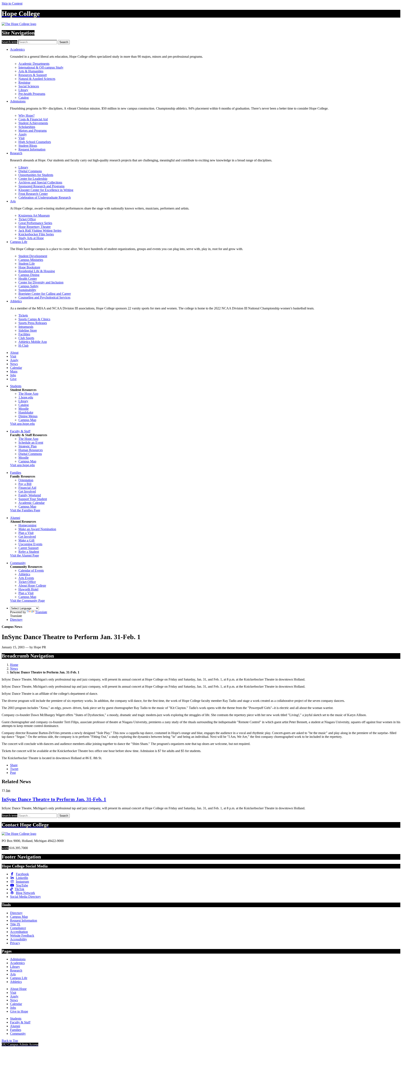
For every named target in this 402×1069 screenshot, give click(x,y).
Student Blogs (27, 145)
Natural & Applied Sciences (36, 78)
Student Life (26, 263)
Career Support (28, 548)
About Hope (18, 989)
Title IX (15, 924)
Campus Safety (28, 286)
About (14, 352)
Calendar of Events (31, 570)
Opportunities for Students (35, 175)
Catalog (23, 97)
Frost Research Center (33, 193)
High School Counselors (34, 142)
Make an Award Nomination (37, 529)
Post (13, 772)
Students (15, 386)
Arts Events (26, 578)
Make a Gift (26, 540)
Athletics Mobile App (32, 342)
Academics (17, 49)
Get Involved (27, 491)
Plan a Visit (26, 533)
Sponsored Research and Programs (41, 186)
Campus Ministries (30, 260)
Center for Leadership (32, 178)
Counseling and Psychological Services (44, 297)
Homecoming (27, 525)
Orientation (25, 480)
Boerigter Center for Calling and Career (44, 293)
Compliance (18, 928)
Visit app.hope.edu (22, 423)
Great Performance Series (35, 223)
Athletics (16, 301)
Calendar (16, 367)
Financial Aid (27, 487)
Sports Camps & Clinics (34, 319)
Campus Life (18, 242)
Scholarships (26, 127)
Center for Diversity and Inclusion (40, 282)
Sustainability (27, 290)
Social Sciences (28, 86)
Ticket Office (27, 219)
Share (14, 765)
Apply (22, 134)
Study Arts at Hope (31, 238)
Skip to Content (12, 3)
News (14, 364)
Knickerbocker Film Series (36, 234)
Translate (41, 612)
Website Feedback (22, 935)
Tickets (23, 315)
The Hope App (28, 393)
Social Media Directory (25, 896)
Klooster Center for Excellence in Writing (45, 190)
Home (14, 665)
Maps (13, 371)
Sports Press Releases (32, 323)
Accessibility (18, 939)
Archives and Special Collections (40, 182)
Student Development (32, 256)
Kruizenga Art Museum (34, 215)
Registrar (24, 82)
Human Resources (30, 450)
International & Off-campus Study (40, 67)
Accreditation (19, 932)
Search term (9, 42)
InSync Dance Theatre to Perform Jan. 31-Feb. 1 (54, 799)
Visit (21, 138)
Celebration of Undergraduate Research (44, 197)
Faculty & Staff (20, 431)
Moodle (23, 408)
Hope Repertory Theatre (34, 227)
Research (16, 153)
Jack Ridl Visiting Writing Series (39, 230)
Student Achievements (33, 123)
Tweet (14, 769)
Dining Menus (27, 416)
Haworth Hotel (28, 589)
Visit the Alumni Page (24, 555)
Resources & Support (32, 75)
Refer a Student (28, 551)
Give (13, 379)
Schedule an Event (30, 442)
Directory (16, 619)
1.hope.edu (25, 397)
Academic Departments (33, 63)
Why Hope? (26, 115)
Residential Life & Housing (36, 271)
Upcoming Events (30, 544)
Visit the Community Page (27, 600)
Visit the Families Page (25, 510)
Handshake (25, 412)
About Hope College (32, 585)
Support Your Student (32, 499)
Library (23, 90)
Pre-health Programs (31, 94)
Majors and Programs (32, 130)
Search (63, 42)
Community (18, 563)
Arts (13, 201)
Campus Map (27, 420)
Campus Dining (28, 275)
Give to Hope (19, 1011)
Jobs (13, 375)
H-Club (23, 345)
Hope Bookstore (29, 267)
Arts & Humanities (30, 71)
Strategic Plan (27, 446)
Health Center (27, 278)
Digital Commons (30, 171)
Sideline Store (27, 330)
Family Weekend (29, 495)
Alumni (15, 518)
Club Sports (26, 338)
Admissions (18, 101)
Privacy (15, 943)
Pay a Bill (24, 484)
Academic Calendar (31, 502)
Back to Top (10, 1040)
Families (15, 472)
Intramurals (25, 326)
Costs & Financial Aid (33, 119)
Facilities (24, 334)
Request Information (31, 149)
